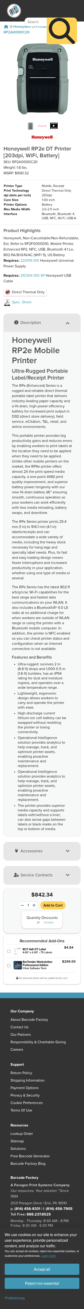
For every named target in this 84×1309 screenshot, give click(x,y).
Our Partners (20, 1034)
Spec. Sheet (21, 302)
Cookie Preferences (26, 1103)
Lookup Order (21, 1134)
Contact (49, 922)
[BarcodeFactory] (14, 11)
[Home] (6, 27)
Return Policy (21, 1073)
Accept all (42, 1269)
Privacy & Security (25, 1095)
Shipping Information (27, 1080)
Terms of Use (21, 1110)
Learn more (48, 1256)
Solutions (18, 1149)
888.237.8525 (39, 1214)
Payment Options (24, 1088)
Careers (16, 1049)
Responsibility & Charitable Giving (38, 1042)
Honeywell (22, 27)
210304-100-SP (32, 275)
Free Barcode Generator (30, 1156)
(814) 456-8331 (27, 1209)
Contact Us (19, 1027)
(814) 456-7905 (59, 1209)
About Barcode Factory (29, 1020)
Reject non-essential (42, 1283)
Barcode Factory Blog (28, 1164)
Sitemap (17, 1141)
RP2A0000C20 (17, 32)
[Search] (62, 31)
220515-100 (29, 260)
